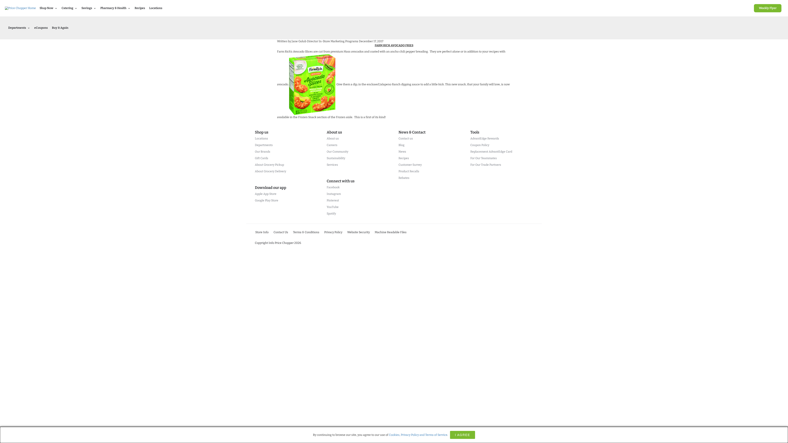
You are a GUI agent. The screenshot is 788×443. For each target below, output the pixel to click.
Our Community (337, 151)
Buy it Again (60, 28)
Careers (332, 145)
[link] (767, 8)
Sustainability (336, 158)
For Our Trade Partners (485, 165)
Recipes (140, 8)
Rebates (404, 178)
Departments (264, 145)
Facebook (333, 187)
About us (333, 138)
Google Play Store (266, 200)
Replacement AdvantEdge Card (491, 151)
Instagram (334, 194)
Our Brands (262, 151)
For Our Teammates (483, 158)
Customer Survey (410, 165)
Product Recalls (409, 171)
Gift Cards (261, 158)
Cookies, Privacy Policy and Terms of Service (418, 435)
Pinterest (333, 200)
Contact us (406, 138)
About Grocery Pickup (269, 165)
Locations (155, 8)
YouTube (333, 207)
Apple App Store (265, 194)
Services (332, 165)
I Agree (462, 435)
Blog (401, 145)
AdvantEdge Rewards (484, 138)
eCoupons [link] (41, 28)
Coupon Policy (479, 145)
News (402, 151)
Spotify (331, 213)
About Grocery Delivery (270, 171)
